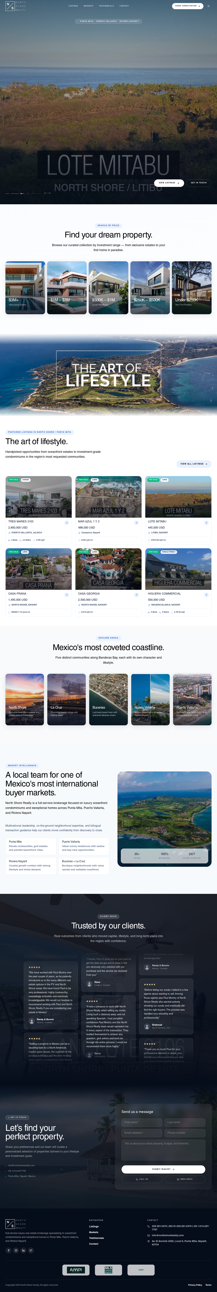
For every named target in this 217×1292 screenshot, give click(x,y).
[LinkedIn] (23, 1250)
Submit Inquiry (161, 1169)
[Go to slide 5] (31, 193)
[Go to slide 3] (18, 193)
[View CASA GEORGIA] (108, 102)
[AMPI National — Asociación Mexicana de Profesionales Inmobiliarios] (141, 1270)
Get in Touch (199, 183)
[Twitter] (31, 1250)
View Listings (167, 183)
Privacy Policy (195, 1285)
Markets (88, 6)
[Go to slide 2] (13, 193)
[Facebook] (8, 1250)
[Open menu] (208, 6)
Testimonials (106, 6)
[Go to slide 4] (24, 193)
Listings (73, 6)
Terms (208, 1285)
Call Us (143, 1179)
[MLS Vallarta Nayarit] (108, 1270)
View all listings (192, 464)
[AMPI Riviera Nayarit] (76, 1270)
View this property (17, 185)
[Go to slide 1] (7, 193)
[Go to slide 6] (39, 193)
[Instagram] (16, 1250)
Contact (124, 6)
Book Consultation (186, 6)
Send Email (187, 1179)
